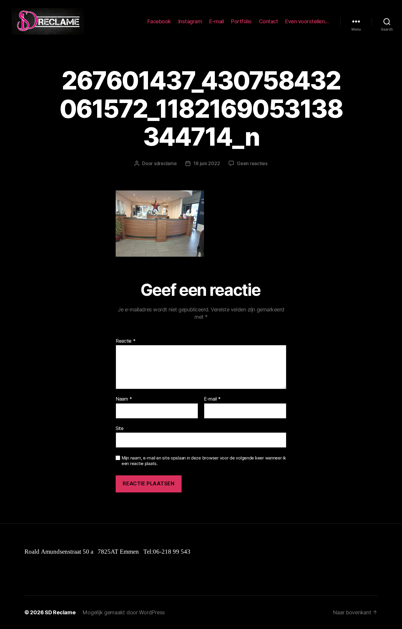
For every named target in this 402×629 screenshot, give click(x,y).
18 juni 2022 (206, 163)
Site (120, 428)
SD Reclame (60, 612)
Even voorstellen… (307, 21)
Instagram (190, 21)
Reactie (126, 341)
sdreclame (165, 163)
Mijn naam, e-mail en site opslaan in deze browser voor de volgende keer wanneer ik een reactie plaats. (204, 460)
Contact (268, 21)
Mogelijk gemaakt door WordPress (123, 612)
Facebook (159, 21)
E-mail (216, 21)
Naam (124, 399)
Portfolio (241, 21)
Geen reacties (252, 163)
